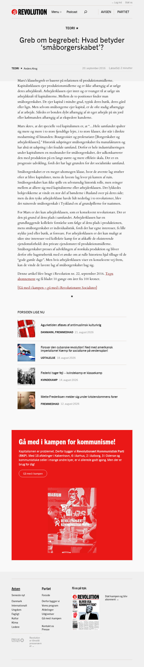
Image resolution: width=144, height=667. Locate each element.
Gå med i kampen (33, 473)
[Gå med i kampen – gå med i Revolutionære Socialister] (57, 287)
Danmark (17, 601)
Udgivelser (48, 613)
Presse (46, 629)
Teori (70, 28)
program (53, 605)
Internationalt (19, 605)
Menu (55, 12)
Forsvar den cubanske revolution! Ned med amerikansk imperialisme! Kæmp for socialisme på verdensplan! (77, 348)
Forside (46, 595)
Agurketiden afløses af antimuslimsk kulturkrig (71, 324)
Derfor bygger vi (51, 601)
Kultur (15, 618)
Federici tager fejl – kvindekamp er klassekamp (71, 372)
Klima (15, 622)
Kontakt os (48, 626)
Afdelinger (48, 609)
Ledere (15, 626)
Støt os (128, 2)
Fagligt (15, 613)
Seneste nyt (18, 595)
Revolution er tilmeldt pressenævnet (36, 641)
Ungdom (16, 609)
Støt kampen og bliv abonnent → (116, 597)
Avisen (16, 588)
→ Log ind (116, 2)
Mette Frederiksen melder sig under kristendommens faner (79, 396)
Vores (45, 605)
